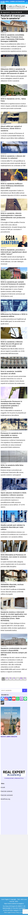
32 (21, 678)
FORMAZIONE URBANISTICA (14, 778)
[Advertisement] (14, 754)
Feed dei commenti (7, 795)
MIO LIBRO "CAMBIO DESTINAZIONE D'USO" (13, 2)
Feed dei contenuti (6, 791)
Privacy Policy (15, 912)
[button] (27, 2)
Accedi (3, 787)
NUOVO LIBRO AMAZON (9, 736)
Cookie (22, 912)
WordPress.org (5, 799)
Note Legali (7, 912)
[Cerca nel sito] (24, 690)
